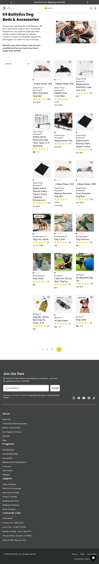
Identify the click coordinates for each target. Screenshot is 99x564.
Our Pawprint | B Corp (12, 432)
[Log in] (90, 8)
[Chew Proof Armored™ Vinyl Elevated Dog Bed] (85, 169)
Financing (7, 466)
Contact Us (7, 523)
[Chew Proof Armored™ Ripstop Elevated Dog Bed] (63, 169)
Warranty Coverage (11, 493)
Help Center (8, 518)
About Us (6, 419)
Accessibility (91, 554)
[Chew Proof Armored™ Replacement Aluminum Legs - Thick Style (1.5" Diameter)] (42, 121)
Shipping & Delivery (11, 505)
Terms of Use (32, 395)
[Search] (8, 8)
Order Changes (9, 509)
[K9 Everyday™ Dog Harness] (85, 223)
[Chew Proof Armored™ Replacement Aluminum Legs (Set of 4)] (85, 69)
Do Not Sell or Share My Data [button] (85, 559)
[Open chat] (93, 558)
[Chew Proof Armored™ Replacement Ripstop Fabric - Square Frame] (85, 121)
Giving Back (8, 458)
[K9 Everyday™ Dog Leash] (42, 262)
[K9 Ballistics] (48, 8)
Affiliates (6, 475)
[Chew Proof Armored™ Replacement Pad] (63, 121)
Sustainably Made (10, 454)
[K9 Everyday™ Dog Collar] (63, 223)
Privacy (74, 554)
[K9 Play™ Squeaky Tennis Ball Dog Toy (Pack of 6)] (42, 304)
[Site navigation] (4, 8)
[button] (11, 2)
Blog (4, 440)
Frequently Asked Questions (15, 424)
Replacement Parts (11, 501)
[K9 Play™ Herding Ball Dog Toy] (85, 262)
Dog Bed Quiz (8, 450)
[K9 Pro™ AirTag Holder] (63, 304)
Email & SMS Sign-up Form (14, 540)
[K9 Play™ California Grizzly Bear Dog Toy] (63, 262)
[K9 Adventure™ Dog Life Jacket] (42, 223)
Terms (82, 554)
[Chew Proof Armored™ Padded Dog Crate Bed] (63, 69)
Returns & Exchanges (12, 488)
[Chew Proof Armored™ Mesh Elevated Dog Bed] (42, 69)
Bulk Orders (8, 470)
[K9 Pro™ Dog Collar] (85, 304)
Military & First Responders (14, 462)
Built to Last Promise (11, 428)
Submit (55, 388)
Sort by (8, 64)
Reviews (6, 436)
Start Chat (19, 523)
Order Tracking (9, 484)
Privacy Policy (41, 395)
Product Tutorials (10, 497)
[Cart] (94, 8)
